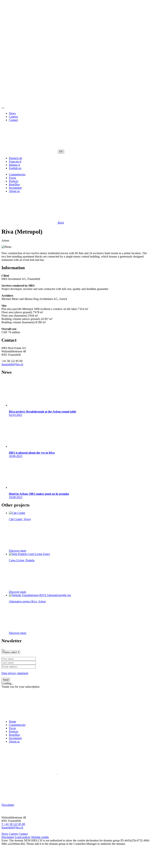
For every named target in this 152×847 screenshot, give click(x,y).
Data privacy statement (14, 673)
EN (61, 151)
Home (12, 721)
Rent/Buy (14, 184)
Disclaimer (7, 837)
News (12, 113)
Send (6, 679)
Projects (13, 181)
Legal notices (22, 837)
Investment (15, 187)
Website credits (40, 837)
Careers (13, 116)
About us (14, 191)
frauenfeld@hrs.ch (12, 364)
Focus (12, 177)
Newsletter (7, 804)
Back (60, 222)
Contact (13, 120)
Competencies (17, 174)
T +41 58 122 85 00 (13, 824)
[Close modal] (2, 649)
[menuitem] (15, 158)
